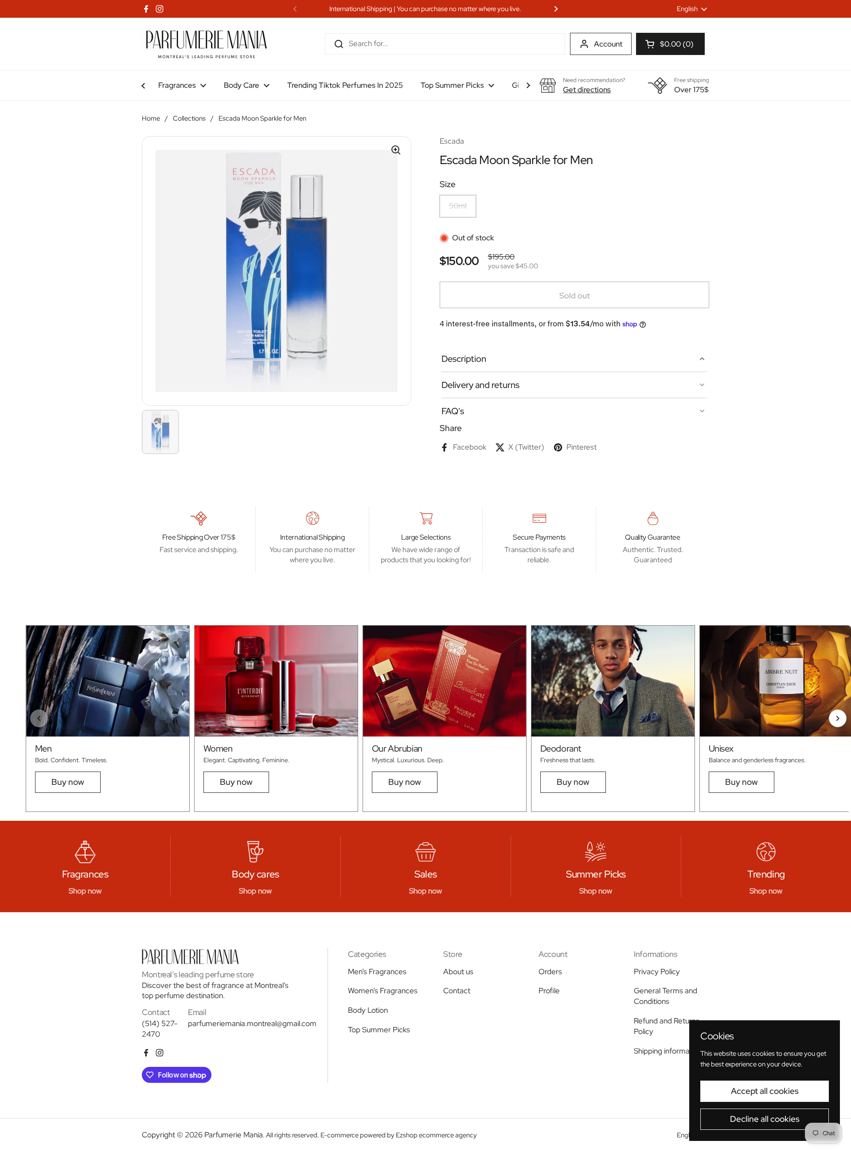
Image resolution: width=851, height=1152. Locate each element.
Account (608, 44)
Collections (189, 118)
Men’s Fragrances (377, 971)
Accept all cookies (765, 1091)
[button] (670, 44)
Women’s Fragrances (383, 990)
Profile (549, 990)
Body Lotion (368, 1010)
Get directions (587, 89)
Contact (456, 990)
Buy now (67, 782)
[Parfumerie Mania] (206, 44)
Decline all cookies (765, 1119)
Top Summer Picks (379, 1029)
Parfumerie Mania (233, 1135)
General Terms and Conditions (665, 996)
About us (458, 971)
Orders (550, 971)
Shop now (85, 891)
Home (151, 118)
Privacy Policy (657, 971)
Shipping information (668, 1051)
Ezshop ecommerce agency (436, 1135)
